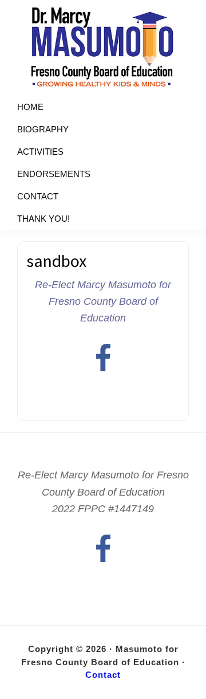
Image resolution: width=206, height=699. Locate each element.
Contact (103, 675)
